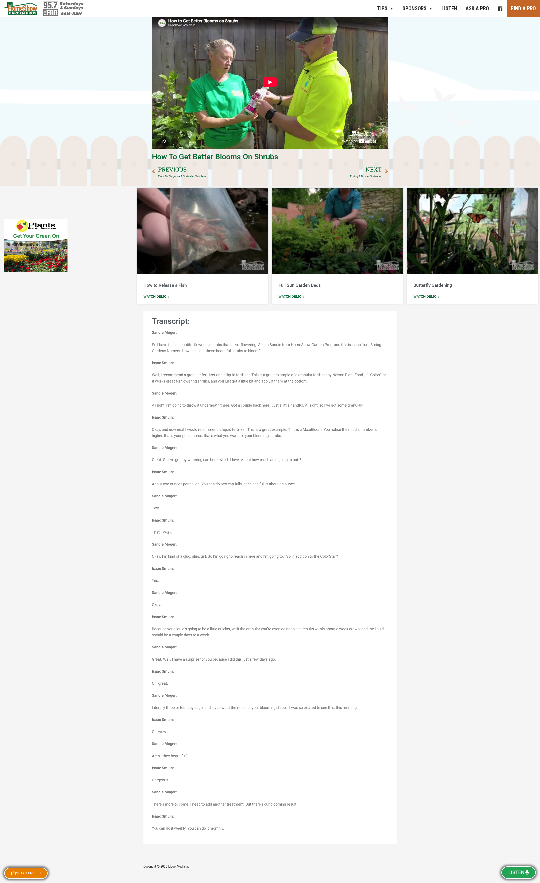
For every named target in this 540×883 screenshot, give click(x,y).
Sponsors (414, 8)
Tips (382, 8)
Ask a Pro (477, 8)
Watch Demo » (156, 296)
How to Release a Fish (165, 285)
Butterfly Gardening (432, 285)
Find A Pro (523, 8)
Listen (449, 8)
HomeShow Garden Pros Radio (21, 8)
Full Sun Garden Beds (299, 285)
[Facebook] (500, 8)
